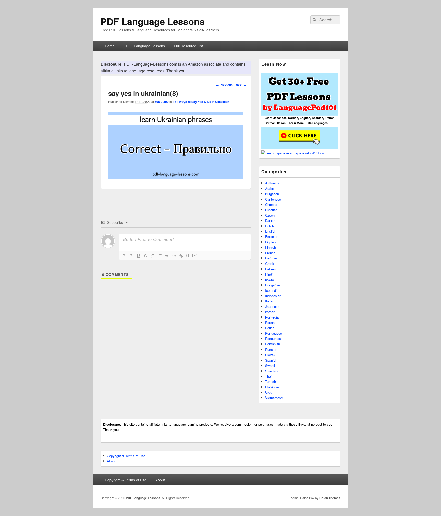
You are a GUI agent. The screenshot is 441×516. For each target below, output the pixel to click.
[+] (195, 255)
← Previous (224, 85)
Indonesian (273, 295)
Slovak (270, 354)
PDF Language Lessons (153, 21)
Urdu (268, 392)
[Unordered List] (159, 256)
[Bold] (124, 256)
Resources (273, 338)
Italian (269, 301)
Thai (268, 376)
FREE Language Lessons (144, 45)
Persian (270, 322)
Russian (271, 349)
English (270, 231)
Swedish (271, 370)
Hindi (269, 274)
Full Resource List (188, 45)
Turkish (270, 381)
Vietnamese (274, 397)
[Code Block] (174, 256)
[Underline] (138, 256)
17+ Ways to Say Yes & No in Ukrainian (201, 101)
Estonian (271, 236)
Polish (269, 327)
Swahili (270, 365)
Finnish (270, 247)
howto (269, 279)
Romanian (272, 343)
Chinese (271, 204)
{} (188, 255)
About (111, 461)
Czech (270, 215)
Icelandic (271, 290)
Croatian (271, 209)
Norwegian (272, 317)
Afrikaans (272, 183)
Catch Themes (329, 498)
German (271, 258)
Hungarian (272, 285)
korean (270, 311)
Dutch (269, 225)
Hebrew (270, 269)
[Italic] (131, 256)
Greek (269, 263)
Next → (241, 85)
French (270, 252)
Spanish (271, 360)
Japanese (272, 306)
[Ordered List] (152, 256)
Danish (270, 220)
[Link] (181, 256)
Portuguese (273, 333)
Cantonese (273, 199)
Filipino (270, 242)
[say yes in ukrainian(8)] (175, 177)
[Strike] (145, 256)
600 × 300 (162, 101)
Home (110, 45)
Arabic (270, 188)
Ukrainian (272, 387)
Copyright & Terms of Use (126, 455)
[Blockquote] (166, 256)
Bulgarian (272, 193)
